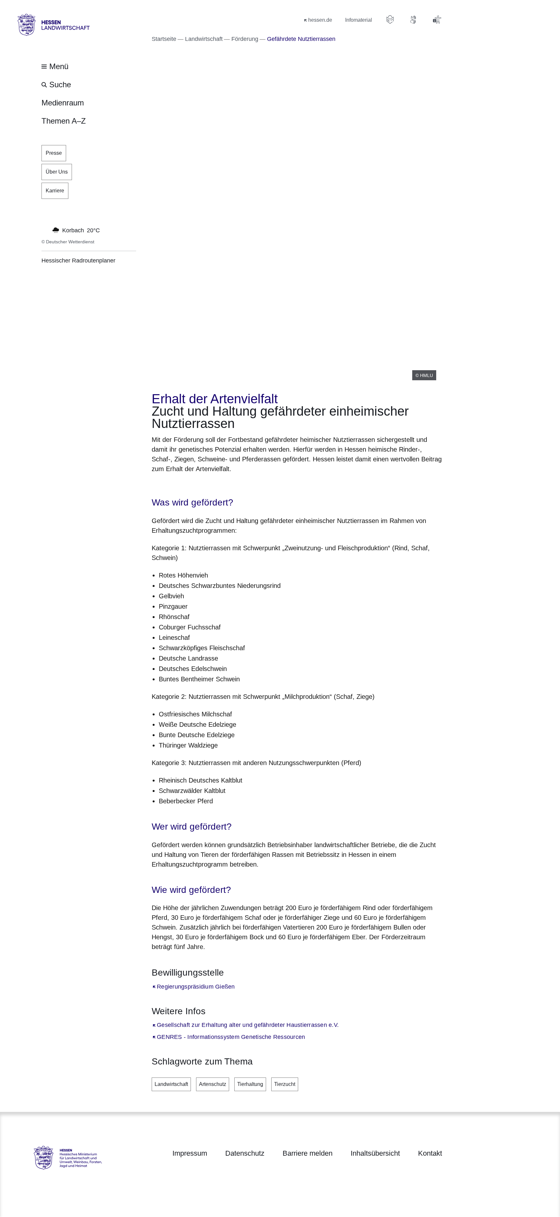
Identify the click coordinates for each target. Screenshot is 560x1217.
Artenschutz (212, 1084)
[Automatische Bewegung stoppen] (45, 229)
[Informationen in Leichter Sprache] (390, 19)
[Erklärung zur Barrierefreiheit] (437, 19)
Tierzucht (284, 1084)
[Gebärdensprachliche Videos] (413, 19)
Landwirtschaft (171, 1084)
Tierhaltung (250, 1084)
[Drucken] (207, 485)
